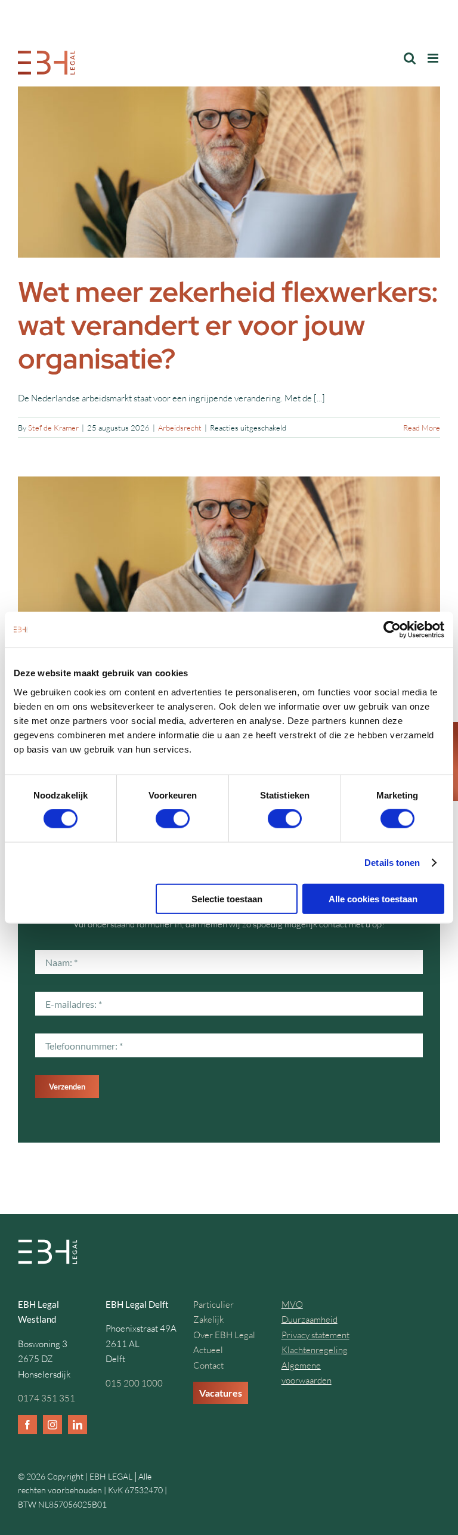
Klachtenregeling (314, 1349)
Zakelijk (208, 1319)
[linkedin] (77, 1424)
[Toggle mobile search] (410, 58)
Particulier (213, 1304)
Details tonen (392, 863)
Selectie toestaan (226, 898)
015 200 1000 (134, 1383)
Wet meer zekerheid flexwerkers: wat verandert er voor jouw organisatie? (228, 325)
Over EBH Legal (224, 1335)
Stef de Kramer (53, 427)
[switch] (173, 818)
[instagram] (52, 1424)
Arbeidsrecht (180, 427)
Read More (421, 427)
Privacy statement (315, 1335)
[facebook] (27, 1424)
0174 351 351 (46, 1398)
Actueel (208, 1349)
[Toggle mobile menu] (434, 58)
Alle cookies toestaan (373, 898)
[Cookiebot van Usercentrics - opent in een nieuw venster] (392, 630)
